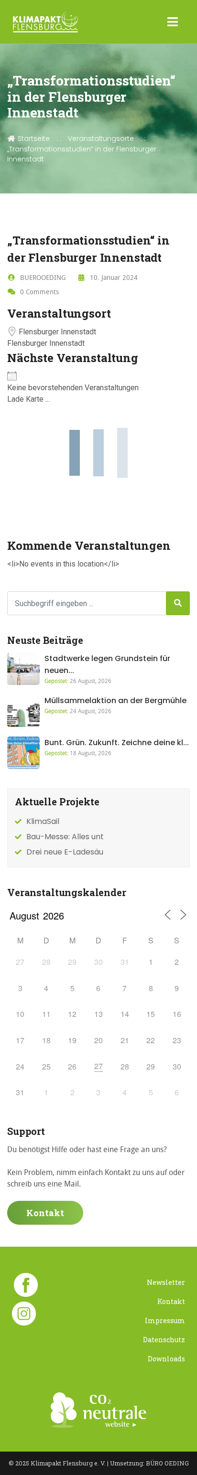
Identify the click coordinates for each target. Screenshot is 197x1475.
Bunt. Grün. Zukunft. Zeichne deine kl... (116, 742)
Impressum (165, 1320)
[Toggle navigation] (172, 22)
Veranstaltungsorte (101, 138)
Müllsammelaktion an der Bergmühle (115, 700)
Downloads (166, 1358)
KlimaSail (42, 821)
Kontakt (45, 1212)
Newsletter (166, 1282)
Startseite (33, 138)
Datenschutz (164, 1339)
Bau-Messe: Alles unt (65, 836)
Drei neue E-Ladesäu (64, 851)
